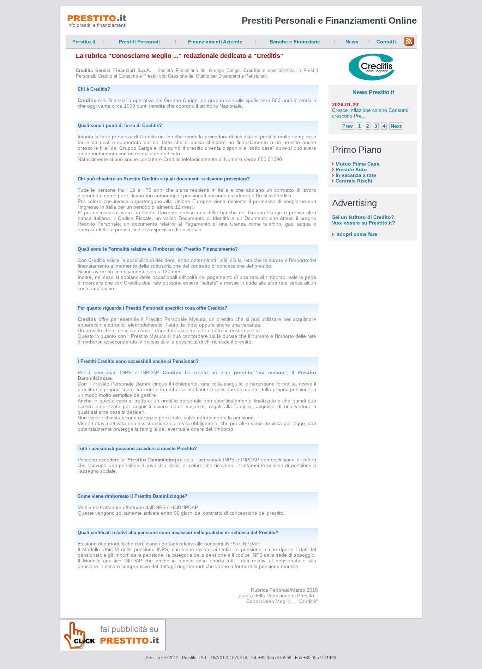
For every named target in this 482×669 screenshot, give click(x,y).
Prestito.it (84, 41)
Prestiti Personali (139, 41)
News (352, 41)
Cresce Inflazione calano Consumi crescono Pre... (370, 110)
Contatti (386, 41)
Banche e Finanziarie (295, 41)
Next (396, 126)
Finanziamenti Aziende (215, 41)
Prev (347, 126)
